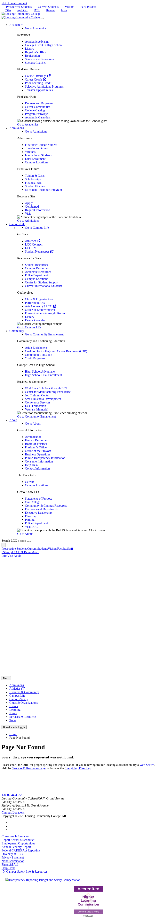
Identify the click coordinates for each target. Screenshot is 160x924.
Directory (31, 516)
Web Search (147, 764)
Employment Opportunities (18, 843)
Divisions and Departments (41, 509)
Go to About (32, 423)
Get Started (32, 206)
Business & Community (24, 692)
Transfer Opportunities (39, 90)
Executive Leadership (38, 512)
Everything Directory (78, 768)
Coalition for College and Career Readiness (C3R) (56, 351)
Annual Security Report (16, 847)
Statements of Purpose (38, 498)
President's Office (36, 447)
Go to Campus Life (37, 227)
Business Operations (37, 454)
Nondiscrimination (13, 861)
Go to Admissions (36, 131)
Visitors (69, 6)
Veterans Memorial (36, 409)
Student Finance (35, 186)
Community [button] (16, 330)
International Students (38, 155)
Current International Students (43, 286)
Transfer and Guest (36, 148)
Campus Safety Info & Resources (26, 871)
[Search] (3, 545)
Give (64, 10)
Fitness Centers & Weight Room (45, 313)
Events (13, 706)
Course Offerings (36, 76)
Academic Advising (37, 41)
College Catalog (35, 110)
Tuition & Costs (34, 175)
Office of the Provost (38, 451)
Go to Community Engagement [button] (36, 416)
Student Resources (36, 264)
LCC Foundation (35, 406)
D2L (37, 10)
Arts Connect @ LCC (39, 306)
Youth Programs (35, 358)
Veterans (30, 151)
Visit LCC (31, 526)
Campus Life (17, 695)
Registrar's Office (35, 52)
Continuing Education (38, 354)
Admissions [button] (16, 128)
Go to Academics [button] (27, 124)
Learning (14, 709)
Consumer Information (39, 461)
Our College (32, 502)
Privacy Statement (13, 857)
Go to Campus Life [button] (29, 327)
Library (29, 48)
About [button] (13, 420)
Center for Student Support (41, 282)
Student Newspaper (37, 251)
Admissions (16, 685)
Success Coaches (35, 62)
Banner (50, 10)
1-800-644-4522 (12, 795)
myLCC (22, 10)
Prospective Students (19, 6)
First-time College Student (41, 144)
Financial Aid (33, 182)
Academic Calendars (38, 117)
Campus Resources (37, 268)
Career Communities (37, 106)
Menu (6, 678)
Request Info (17, 791)
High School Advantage (40, 371)
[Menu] (42, 18)
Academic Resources (38, 271)
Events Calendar (35, 320)
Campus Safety (18, 699)
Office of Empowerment (40, 309)
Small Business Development (43, 399)
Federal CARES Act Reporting (21, 850)
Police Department (36, 275)
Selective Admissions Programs (44, 86)
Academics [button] (16, 24)
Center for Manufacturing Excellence (48, 391)
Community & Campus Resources (46, 505)
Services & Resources (22, 716)
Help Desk (31, 465)
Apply (29, 203)
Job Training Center (37, 395)
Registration (32, 55)
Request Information (37, 210)
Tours (12, 720)
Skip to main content (14, 3)
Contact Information (37, 468)
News (13, 713)
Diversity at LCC (12, 854)
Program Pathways (36, 114)
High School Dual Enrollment (43, 375)
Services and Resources (39, 59)
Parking (30, 519)
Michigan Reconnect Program (43, 189)
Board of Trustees (36, 443)
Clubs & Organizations (39, 299)
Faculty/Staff (88, 6)
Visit (28, 213)
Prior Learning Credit (38, 83)
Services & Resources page (28, 768)
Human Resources (36, 440)
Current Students (48, 6)
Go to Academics (35, 28)
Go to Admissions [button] (28, 220)
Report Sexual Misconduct (18, 840)
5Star (8, 10)
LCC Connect (33, 244)
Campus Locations (36, 162)
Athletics (31, 241)
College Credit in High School (43, 45)
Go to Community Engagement (44, 334)
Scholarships (33, 179)
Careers (29, 481)
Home (13, 734)
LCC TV (30, 248)
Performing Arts (35, 302)
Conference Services (37, 402)
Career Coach (34, 79)
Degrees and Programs (39, 103)
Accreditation (33, 436)
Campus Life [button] (17, 224)
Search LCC (9, 540)
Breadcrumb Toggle (14, 727)
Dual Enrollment (35, 158)
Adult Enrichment (36, 347)
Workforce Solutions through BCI (46, 388)
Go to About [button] (25, 533)
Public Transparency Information (45, 458)
